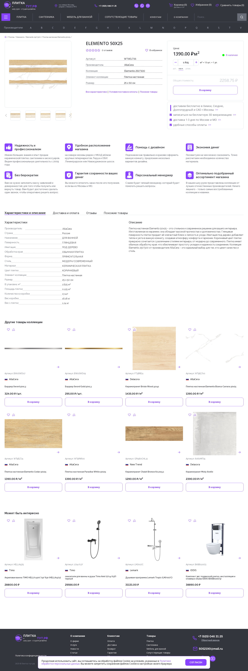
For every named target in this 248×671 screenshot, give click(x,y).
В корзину (205, 90)
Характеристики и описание (25, 213)
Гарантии (112, 653)
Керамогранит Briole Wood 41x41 (142, 386)
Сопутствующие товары (158, 653)
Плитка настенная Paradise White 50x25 (85, 472)
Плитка (11, 37)
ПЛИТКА (21, 17)
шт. (174, 68)
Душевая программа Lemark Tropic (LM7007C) (148, 577)
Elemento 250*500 (134, 71)
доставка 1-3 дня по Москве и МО (195, 119)
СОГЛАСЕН (196, 662)
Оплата (111, 641)
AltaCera (129, 65)
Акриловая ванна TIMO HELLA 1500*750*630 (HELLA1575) (33, 577)
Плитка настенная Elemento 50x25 (56, 37)
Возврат (111, 649)
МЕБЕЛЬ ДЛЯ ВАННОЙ (79, 17)
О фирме (74, 641)
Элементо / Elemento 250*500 (28, 37)
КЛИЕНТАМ (155, 17)
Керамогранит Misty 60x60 (199, 472)
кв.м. (181, 68)
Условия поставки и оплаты (123, 92)
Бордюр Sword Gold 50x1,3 (78, 386)
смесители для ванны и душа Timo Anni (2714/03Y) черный (90, 577)
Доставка (112, 645)
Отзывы (91, 213)
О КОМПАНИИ (181, 17)
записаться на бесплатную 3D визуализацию (202, 114)
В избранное (156, 50)
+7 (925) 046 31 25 (108, 5)
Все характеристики (96, 92)
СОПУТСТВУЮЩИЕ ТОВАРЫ (121, 17)
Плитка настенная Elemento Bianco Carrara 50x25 (211, 386)
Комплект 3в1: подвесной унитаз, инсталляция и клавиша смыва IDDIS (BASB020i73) (210, 577)
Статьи (73, 653)
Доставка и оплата (66, 213)
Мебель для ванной (156, 649)
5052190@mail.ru (211, 648)
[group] (15, 116)
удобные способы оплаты (190, 124)
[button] (6, 115)
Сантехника (152, 645)
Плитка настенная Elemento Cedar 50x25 (25, 472)
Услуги (73, 645)
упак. (188, 68)
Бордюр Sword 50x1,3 (15, 386)
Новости (74, 649)
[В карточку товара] (58, 367)
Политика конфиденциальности (30, 655)
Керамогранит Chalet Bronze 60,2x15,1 (144, 472)
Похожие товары (148, 92)
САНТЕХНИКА (46, 17)
